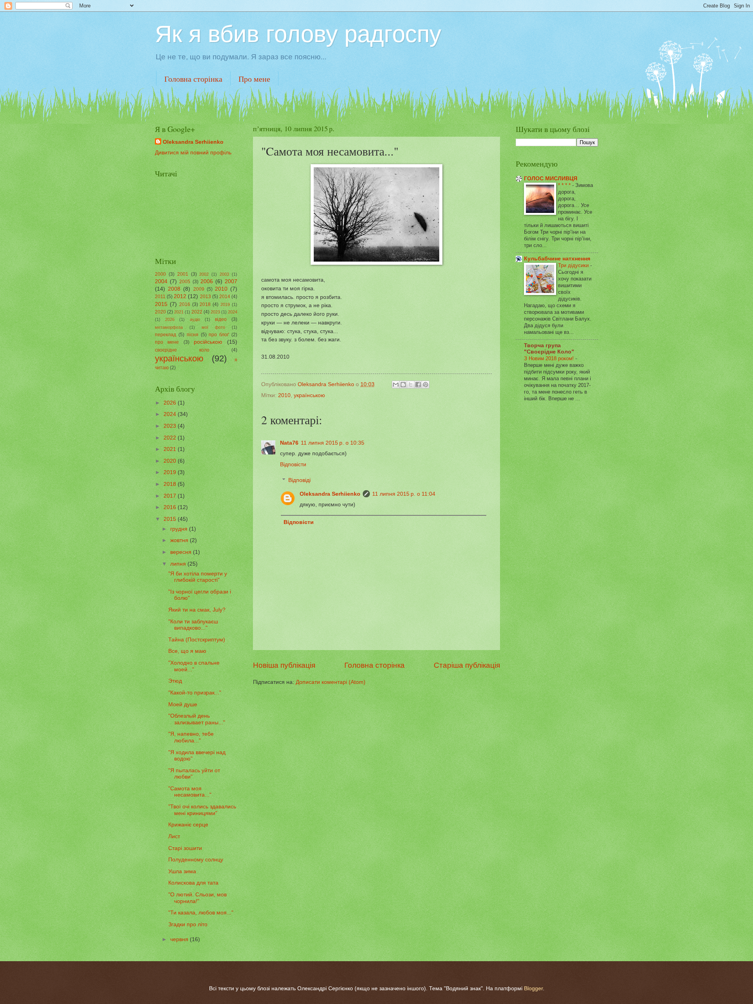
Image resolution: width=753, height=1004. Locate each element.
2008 (174, 289)
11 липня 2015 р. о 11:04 (403, 494)
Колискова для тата (193, 883)
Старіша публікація (467, 665)
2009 (198, 289)
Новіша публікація (284, 665)
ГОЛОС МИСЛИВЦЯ (550, 178)
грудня (179, 529)
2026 (170, 319)
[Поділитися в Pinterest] (425, 384)
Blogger (533, 988)
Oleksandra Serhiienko (330, 494)
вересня (181, 552)
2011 (160, 296)
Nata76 (289, 443)
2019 (225, 304)
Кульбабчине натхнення (557, 259)
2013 (205, 296)
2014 (224, 296)
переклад (165, 334)
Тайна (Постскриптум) (196, 640)
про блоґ (219, 334)
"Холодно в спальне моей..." (194, 666)
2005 (184, 281)
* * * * (565, 185)
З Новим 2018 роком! (549, 358)
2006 (206, 281)
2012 (180, 296)
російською (208, 342)
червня (180, 939)
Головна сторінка (193, 78)
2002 (204, 274)
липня (178, 564)
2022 (196, 312)
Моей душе (182, 704)
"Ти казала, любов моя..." (200, 913)
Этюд (175, 681)
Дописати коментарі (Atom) (331, 682)
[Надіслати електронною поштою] (396, 384)
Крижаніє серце (188, 825)
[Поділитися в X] (411, 384)
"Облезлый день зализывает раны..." (196, 719)
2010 (284, 395)
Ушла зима (182, 871)
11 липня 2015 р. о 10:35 (332, 443)
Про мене (254, 78)
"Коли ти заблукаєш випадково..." (193, 625)
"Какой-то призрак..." (194, 693)
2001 (182, 274)
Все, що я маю (187, 651)
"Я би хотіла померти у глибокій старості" (197, 577)
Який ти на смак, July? (197, 610)
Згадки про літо (187, 924)
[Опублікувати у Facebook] (418, 384)
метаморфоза (169, 327)
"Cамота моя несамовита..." (189, 792)
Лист (174, 836)
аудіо (195, 319)
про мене (167, 342)
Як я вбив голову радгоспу (298, 34)
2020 (160, 312)
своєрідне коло (182, 350)
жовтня (180, 540)
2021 (179, 312)
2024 (232, 312)
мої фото (213, 327)
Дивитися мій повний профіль (193, 153)
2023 (215, 312)
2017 (171, 496)
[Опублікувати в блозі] (403, 384)
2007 (231, 281)
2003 (224, 274)
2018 (205, 304)
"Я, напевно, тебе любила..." (191, 737)
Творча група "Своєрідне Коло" (549, 349)
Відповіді (299, 480)
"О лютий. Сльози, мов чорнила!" (197, 898)
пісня (192, 334)
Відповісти (293, 464)
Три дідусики (574, 265)
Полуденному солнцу (195, 860)
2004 (161, 281)
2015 (161, 304)
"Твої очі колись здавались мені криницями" (202, 810)
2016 (184, 304)
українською (309, 395)
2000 (160, 274)
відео (221, 319)
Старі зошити (185, 848)
